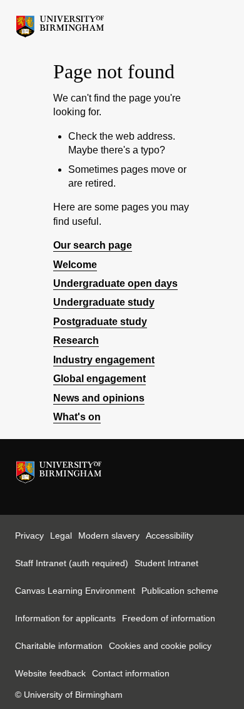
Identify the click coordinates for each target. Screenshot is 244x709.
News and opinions (99, 398)
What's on (77, 416)
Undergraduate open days (115, 283)
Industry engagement (104, 359)
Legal (61, 535)
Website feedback (50, 673)
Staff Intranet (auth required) (71, 563)
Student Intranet (166, 563)
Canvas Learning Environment (75, 591)
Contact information (131, 673)
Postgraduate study (100, 321)
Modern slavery (109, 535)
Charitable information (59, 646)
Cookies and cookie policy (160, 646)
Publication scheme (179, 591)
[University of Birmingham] (60, 23)
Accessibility (169, 535)
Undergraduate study (104, 302)
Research (76, 340)
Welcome (75, 264)
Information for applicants (65, 618)
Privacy (29, 535)
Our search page (92, 245)
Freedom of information (168, 618)
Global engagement (99, 378)
